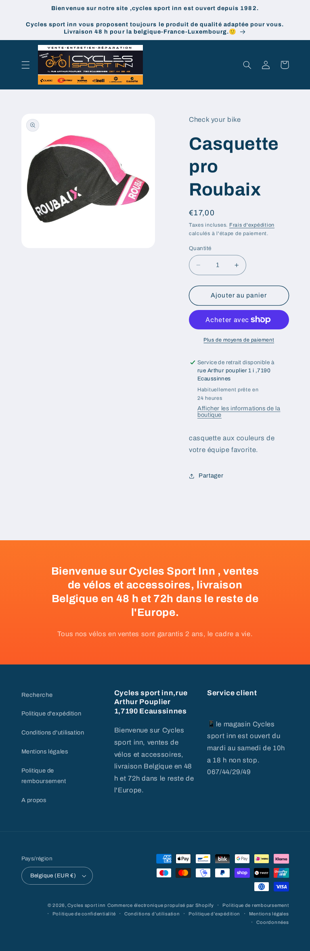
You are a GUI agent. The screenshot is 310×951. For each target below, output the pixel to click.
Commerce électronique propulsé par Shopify (160, 905)
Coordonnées (272, 922)
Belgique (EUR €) (53, 875)
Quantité (200, 248)
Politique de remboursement (43, 775)
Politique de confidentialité (84, 913)
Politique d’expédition (214, 913)
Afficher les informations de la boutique (239, 411)
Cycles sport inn (86, 905)
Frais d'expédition (251, 225)
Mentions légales (44, 751)
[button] (25, 64)
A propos (33, 800)
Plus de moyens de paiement (238, 340)
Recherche (37, 695)
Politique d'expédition (51, 713)
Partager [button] (211, 475)
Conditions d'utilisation (52, 732)
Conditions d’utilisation (152, 913)
